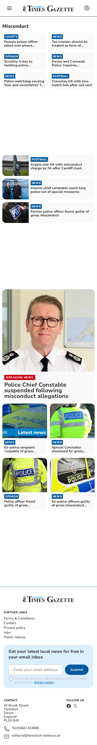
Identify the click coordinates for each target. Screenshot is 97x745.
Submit (76, 669)
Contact (10, 623)
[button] (9, 8)
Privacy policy (14, 628)
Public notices (14, 637)
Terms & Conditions (19, 618)
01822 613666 (28, 728)
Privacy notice (44, 682)
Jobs (7, 632)
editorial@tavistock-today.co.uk (36, 736)
